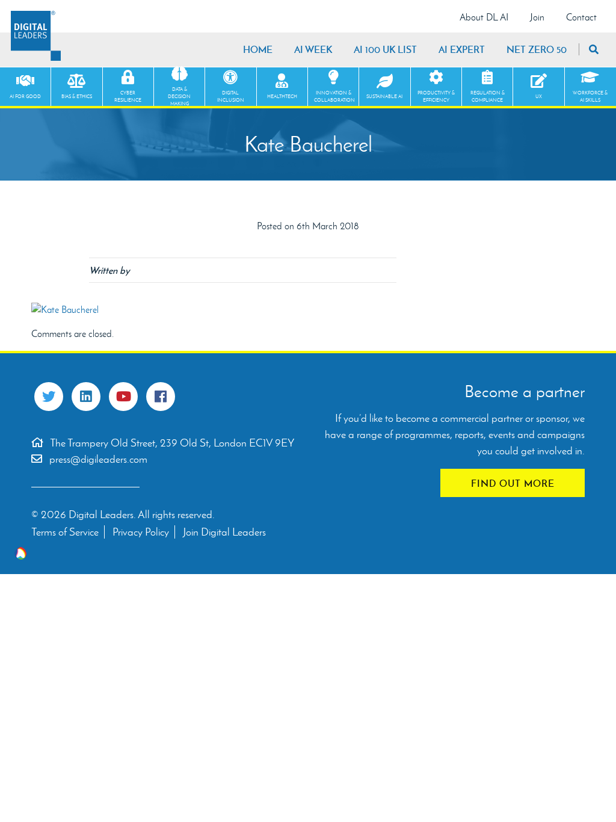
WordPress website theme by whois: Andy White (20, 553)
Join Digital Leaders (224, 532)
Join (537, 17)
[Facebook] (160, 396)
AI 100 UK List (385, 49)
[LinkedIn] (86, 396)
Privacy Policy (140, 532)
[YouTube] (123, 396)
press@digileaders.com (98, 459)
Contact (581, 17)
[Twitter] (48, 396)
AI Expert (462, 49)
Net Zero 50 (537, 49)
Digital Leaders (36, 36)
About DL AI (484, 17)
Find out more (513, 483)
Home (258, 49)
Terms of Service (65, 532)
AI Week (313, 49)
